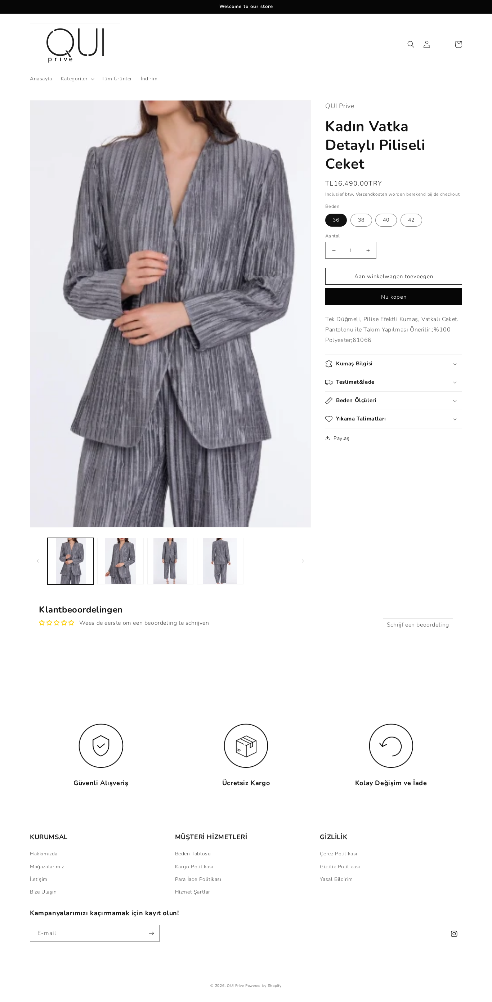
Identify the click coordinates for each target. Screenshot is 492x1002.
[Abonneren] (151, 933)
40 (386, 220)
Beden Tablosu (193, 853)
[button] (77, 78)
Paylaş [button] (342, 438)
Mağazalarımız (47, 866)
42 (411, 220)
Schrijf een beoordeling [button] (418, 625)
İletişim (39, 879)
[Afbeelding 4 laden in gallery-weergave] (220, 561)
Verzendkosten (372, 194)
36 (336, 220)
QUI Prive (235, 985)
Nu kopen (394, 296)
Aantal (332, 236)
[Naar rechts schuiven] (303, 561)
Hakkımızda (44, 853)
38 (361, 220)
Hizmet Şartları (193, 892)
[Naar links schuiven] (38, 561)
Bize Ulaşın (43, 892)
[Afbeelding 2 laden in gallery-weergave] (120, 561)
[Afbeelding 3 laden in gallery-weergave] (170, 561)
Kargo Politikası (194, 866)
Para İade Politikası (198, 879)
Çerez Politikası (338, 853)
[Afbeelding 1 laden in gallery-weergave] (71, 561)
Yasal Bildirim (336, 879)
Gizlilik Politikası (340, 866)
